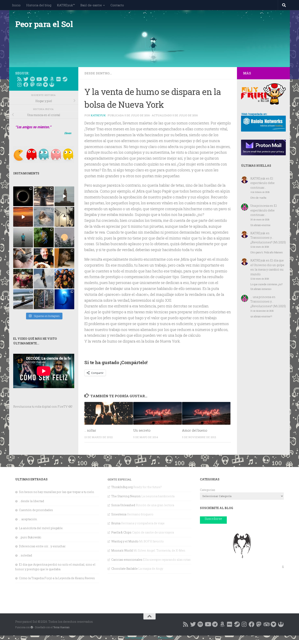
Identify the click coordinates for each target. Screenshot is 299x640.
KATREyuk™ (66, 5)
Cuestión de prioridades (36, 510)
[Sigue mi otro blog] (51, 84)
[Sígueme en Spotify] (32, 79)
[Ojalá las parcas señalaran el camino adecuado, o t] (64, 237)
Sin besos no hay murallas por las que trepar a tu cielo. (57, 492)
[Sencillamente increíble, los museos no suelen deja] (43, 299)
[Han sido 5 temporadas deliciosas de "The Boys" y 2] (64, 278)
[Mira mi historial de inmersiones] (45, 84)
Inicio (16, 5)
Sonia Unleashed (123, 505)
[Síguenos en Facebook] (25, 84)
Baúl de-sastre (91, 5)
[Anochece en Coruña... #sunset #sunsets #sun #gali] (23, 217)
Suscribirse (213, 518)
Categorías (207, 490)
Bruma (115, 523)
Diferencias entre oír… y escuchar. (42, 546)
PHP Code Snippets (134, 637)
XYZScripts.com (166, 637)
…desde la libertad (31, 501)
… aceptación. (28, 519)
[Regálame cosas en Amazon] (51, 79)
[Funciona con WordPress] (32, 627)
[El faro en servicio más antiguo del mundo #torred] (64, 196)
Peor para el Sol (44, 24)
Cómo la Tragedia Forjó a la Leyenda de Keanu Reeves (57, 578)
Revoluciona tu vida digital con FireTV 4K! (42, 406)
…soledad (25, 555)
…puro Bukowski (30, 537)
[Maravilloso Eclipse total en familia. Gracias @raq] (23, 196)
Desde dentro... (98, 73)
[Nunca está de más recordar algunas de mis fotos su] (64, 299)
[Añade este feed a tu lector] (19, 79)
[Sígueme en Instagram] (19, 84)
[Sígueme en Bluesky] (25, 79)
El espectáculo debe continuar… (262, 182)
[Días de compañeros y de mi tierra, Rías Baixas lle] (23, 278)
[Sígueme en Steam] (64, 79)
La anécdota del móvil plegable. (41, 528)
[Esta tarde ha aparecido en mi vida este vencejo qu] (23, 258)
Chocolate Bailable (124, 568)
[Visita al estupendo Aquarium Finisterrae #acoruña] (43, 217)
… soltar (90, 430)
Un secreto (142, 430)
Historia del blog (38, 5)
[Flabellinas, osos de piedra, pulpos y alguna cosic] (43, 237)
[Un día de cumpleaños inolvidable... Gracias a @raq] (43, 278)
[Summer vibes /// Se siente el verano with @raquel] (23, 237)
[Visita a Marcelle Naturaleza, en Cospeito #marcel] (43, 196)
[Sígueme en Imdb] (58, 79)
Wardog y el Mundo (125, 541)
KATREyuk (98, 115)
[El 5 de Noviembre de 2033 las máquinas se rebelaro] (43, 258)
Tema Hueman (61, 627)
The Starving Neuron (126, 496)
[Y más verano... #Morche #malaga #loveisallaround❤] (64, 217)
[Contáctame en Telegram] (45, 79)
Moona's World (122, 550)
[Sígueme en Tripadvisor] (38, 84)
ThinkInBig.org (122, 487)
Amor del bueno (194, 430)
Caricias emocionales (126, 560)
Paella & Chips (121, 532)
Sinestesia (118, 514)
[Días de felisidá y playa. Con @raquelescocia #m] (23, 299)
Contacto (117, 5)
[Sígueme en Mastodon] (32, 84)
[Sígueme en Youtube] (38, 79)
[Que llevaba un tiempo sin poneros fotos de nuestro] (64, 258)
